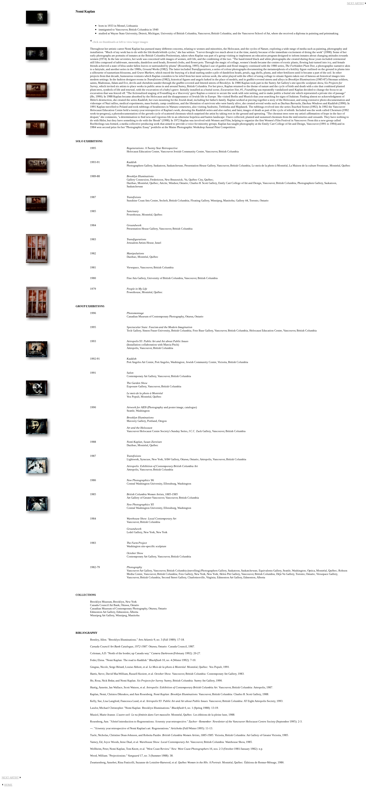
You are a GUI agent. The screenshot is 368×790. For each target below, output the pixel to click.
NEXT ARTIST (355, 3)
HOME (8, 784)
